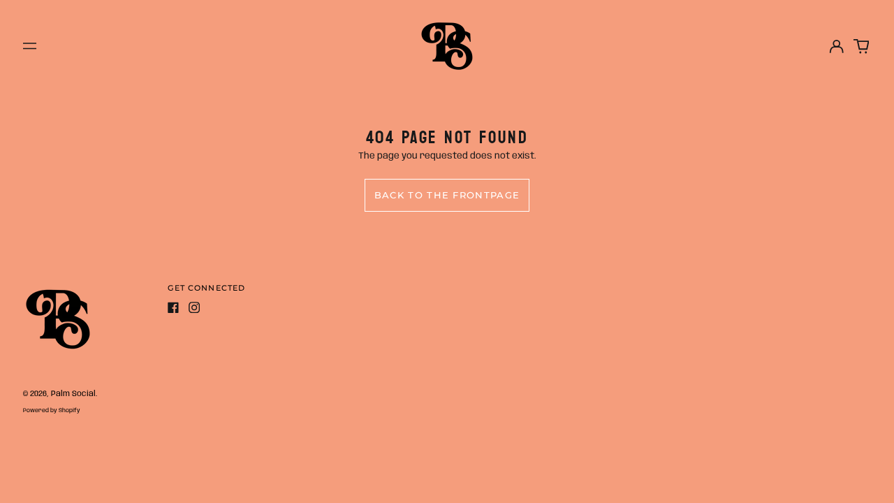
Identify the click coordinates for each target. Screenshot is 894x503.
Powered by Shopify (51, 410)
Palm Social (73, 394)
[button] (861, 46)
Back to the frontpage (447, 195)
